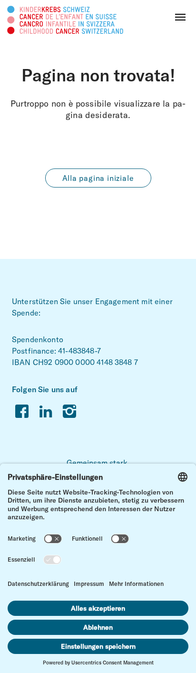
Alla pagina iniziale (98, 178)
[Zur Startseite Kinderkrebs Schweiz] (65, 19)
